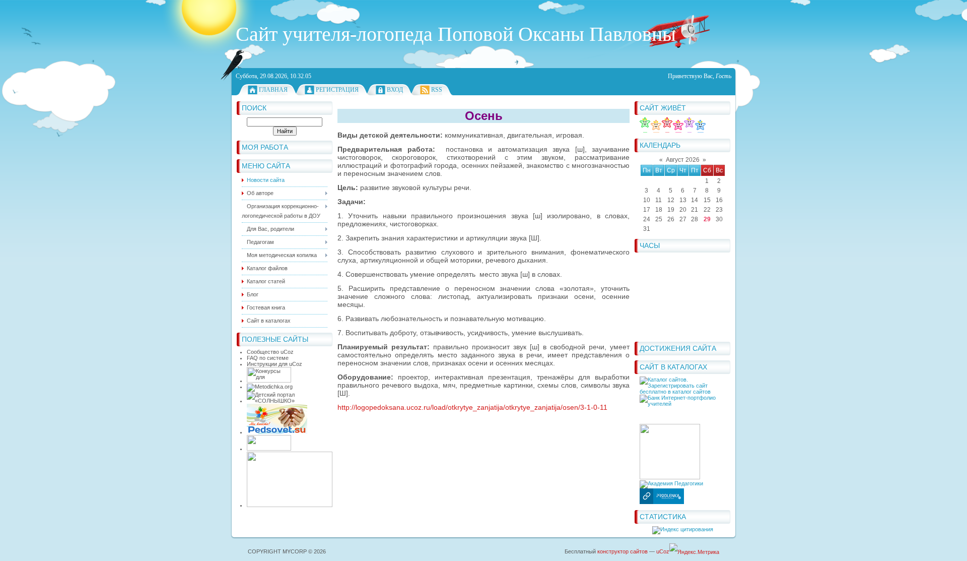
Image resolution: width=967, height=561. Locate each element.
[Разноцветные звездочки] (673, 131)
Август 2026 (683, 159)
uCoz (662, 551)
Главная (273, 89)
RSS (436, 89)
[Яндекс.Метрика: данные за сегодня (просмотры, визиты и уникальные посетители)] (694, 552)
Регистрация (337, 89)
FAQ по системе (268, 358)
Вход (395, 89)
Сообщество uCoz (270, 352)
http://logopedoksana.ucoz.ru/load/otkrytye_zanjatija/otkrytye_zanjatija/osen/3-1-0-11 (472, 407)
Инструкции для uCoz (274, 364)
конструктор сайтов (622, 551)
